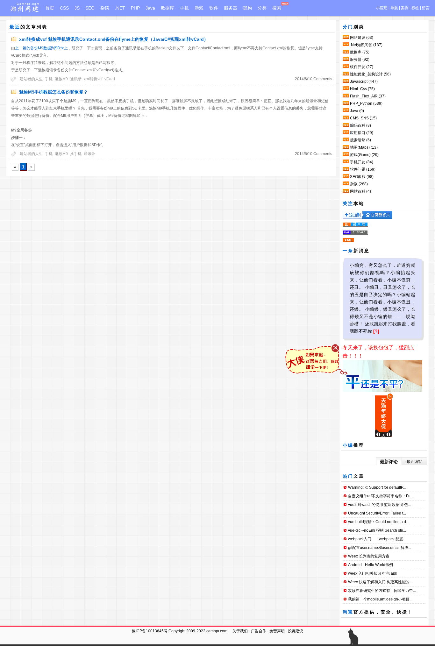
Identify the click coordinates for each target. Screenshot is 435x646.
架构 (247, 8)
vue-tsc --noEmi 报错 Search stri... (377, 530)
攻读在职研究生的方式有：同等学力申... (382, 590)
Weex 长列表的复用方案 (368, 556)
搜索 (276, 8)
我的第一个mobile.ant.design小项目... (380, 599)
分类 (262, 8)
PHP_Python (366, 103)
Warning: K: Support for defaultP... (377, 487)
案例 (405, 8)
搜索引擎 (360, 140)
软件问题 (362, 169)
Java (150, 8)
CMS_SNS (363, 118)
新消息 (361, 250)
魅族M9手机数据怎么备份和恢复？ (53, 92)
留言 (426, 8)
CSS (64, 8)
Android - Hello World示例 (370, 565)
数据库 (167, 8)
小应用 (382, 8)
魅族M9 (61, 79)
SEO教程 (362, 176)
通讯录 (76, 79)
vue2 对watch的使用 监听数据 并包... (379, 504)
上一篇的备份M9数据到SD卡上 (41, 48)
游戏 (199, 8)
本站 (358, 203)
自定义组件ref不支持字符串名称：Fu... (380, 496)
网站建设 (361, 37)
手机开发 (361, 162)
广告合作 (258, 631)
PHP (135, 8)
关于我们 (240, 631)
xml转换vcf (93, 79)
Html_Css (362, 89)
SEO (90, 8)
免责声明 (277, 631)
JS (77, 8)
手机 (184, 8)
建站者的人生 (31, 79)
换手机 (76, 154)
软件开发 (361, 67)
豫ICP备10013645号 (150, 631)
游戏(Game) (364, 155)
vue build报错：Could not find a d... (378, 522)
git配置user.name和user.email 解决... (379, 547)
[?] (376, 331)
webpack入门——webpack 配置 (375, 539)
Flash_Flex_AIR (368, 96)
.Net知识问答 (366, 45)
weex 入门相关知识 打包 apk (372, 573)
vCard (109, 79)
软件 (213, 8)
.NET (120, 8)
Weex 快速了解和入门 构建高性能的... (380, 582)
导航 (394, 8)
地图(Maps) (364, 147)
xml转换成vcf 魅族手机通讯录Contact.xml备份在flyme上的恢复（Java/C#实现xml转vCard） (113, 39)
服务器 (230, 8)
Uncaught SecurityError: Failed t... (377, 513)
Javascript (364, 81)
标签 (415, 8)
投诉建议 (295, 631)
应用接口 (361, 133)
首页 (49, 8)
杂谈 (104, 8)
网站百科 (360, 191)
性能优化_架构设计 (370, 74)
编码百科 (360, 125)
